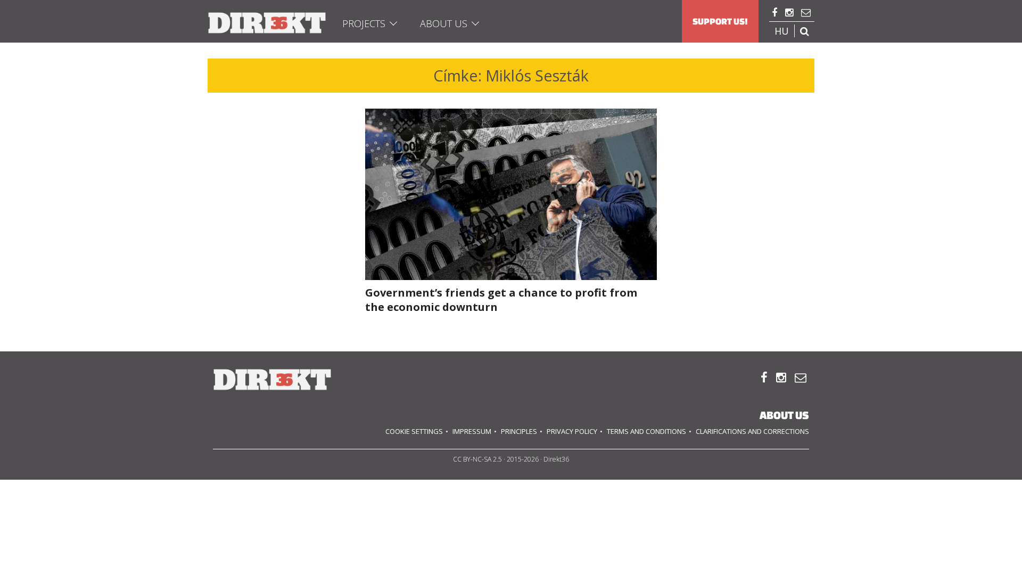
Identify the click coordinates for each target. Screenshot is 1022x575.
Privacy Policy (572, 431)
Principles (519, 431)
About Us (443, 23)
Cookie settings (414, 431)
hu (781, 30)
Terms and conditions (646, 431)
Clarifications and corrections (752, 431)
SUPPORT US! (720, 21)
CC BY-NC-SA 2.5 (477, 459)
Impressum (471, 431)
